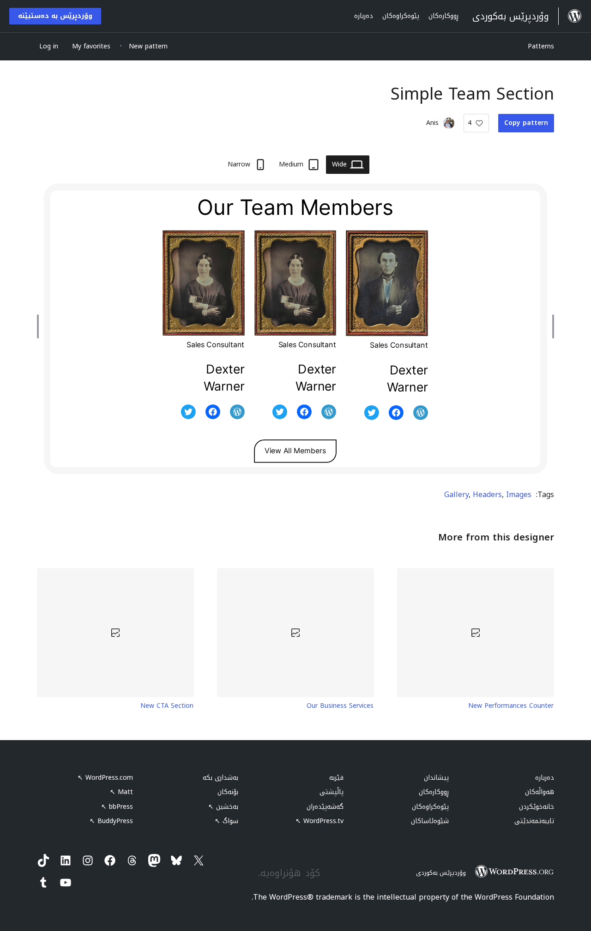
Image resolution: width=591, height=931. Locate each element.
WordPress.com (105, 777)
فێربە (336, 777)
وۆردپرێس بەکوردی (441, 872)
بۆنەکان (227, 792)
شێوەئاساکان (430, 821)
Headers (487, 494)
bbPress (117, 807)
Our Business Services (340, 706)
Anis (432, 123)
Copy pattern (526, 123)
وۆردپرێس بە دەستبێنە (55, 16)
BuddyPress (111, 821)
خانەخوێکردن (536, 807)
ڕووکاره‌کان (434, 792)
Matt (121, 792)
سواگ (226, 821)
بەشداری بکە (220, 777)
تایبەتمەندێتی (534, 821)
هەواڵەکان (539, 792)
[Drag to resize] (551, 326)
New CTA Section (166, 706)
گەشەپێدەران (325, 807)
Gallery (456, 494)
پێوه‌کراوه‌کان (430, 807)
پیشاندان (436, 777)
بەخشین (223, 807)
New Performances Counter (511, 706)
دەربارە (544, 777)
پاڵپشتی (332, 792)
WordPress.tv (320, 821)
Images (518, 494)
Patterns (541, 46)
